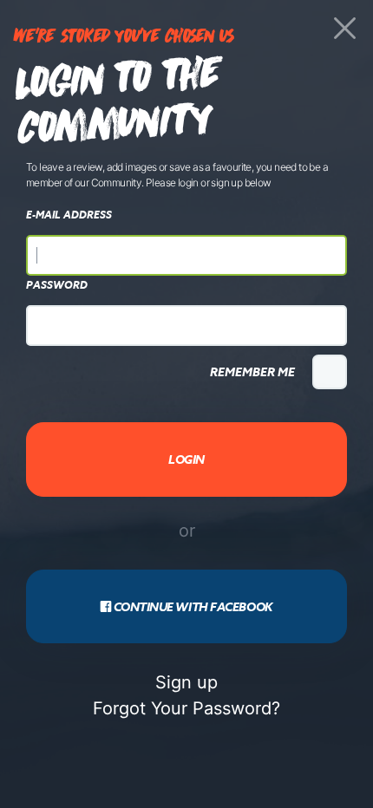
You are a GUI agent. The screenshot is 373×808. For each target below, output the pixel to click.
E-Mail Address (69, 215)
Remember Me (252, 371)
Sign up (186, 682)
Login (186, 459)
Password (57, 285)
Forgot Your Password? (186, 708)
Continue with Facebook (191, 606)
